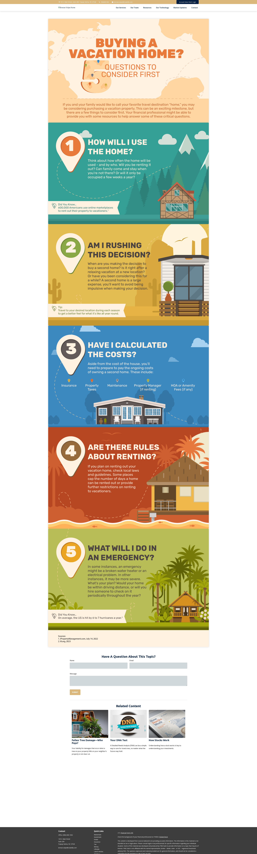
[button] (121, 8)
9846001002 (105, 2)
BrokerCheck (163, 837)
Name (72, 660)
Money (96, 847)
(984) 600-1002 (68, 835)
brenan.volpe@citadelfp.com (123, 2)
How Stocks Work (159, 740)
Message (73, 674)
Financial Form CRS (127, 833)
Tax (95, 844)
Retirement (97, 835)
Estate (96, 839)
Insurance (97, 842)
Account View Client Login (187, 2)
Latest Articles (98, 851)
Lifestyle (96, 849)
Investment (97, 837)
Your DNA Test (118, 740)
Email (132, 660)
